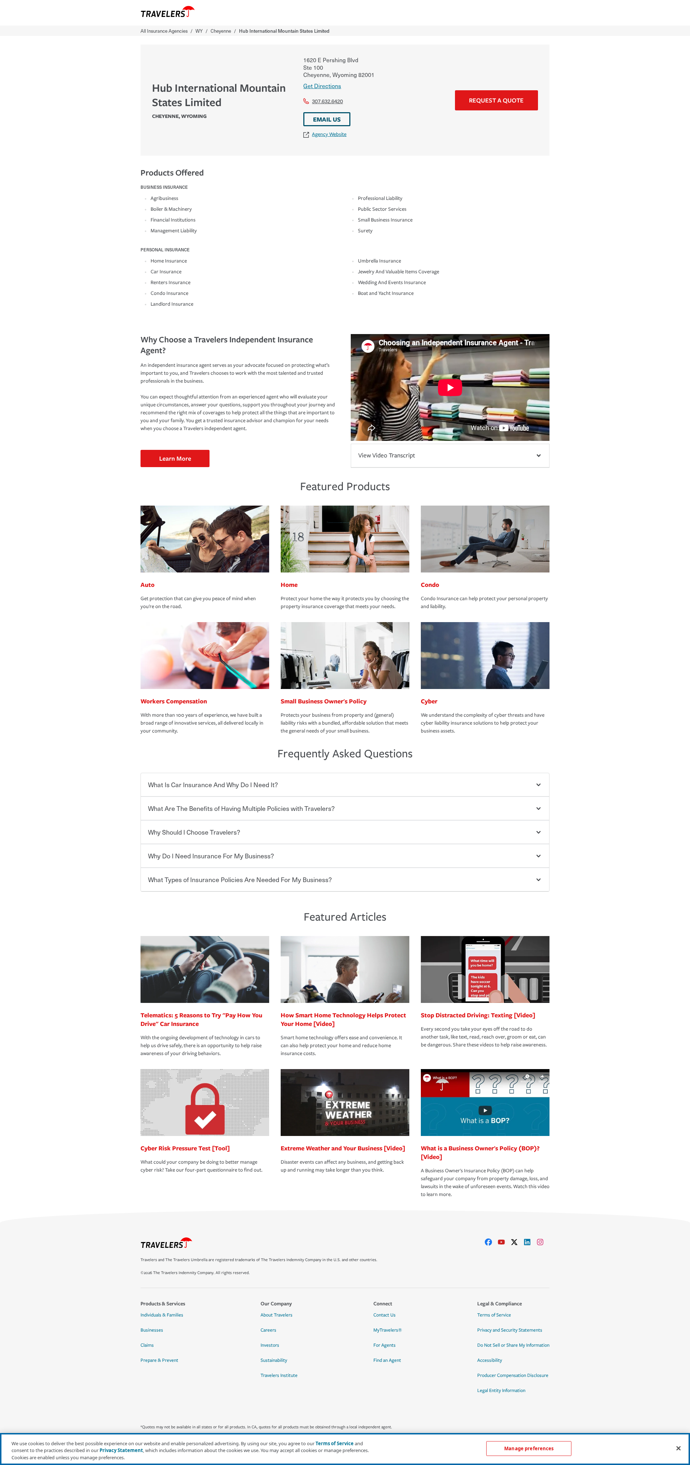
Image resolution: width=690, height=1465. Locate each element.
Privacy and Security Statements (509, 1330)
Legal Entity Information (501, 1390)
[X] (517, 1242)
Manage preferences (528, 1448)
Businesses (152, 1330)
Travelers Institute (279, 1375)
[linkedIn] (530, 1242)
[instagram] (543, 1242)
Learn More (175, 458)
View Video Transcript (386, 455)
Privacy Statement (121, 1450)
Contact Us (384, 1315)
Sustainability (274, 1360)
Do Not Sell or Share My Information (513, 1345)
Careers (268, 1330)
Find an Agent (387, 1360)
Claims (147, 1345)
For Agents (384, 1345)
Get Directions (322, 85)
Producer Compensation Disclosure (512, 1375)
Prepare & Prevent (159, 1360)
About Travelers (277, 1315)
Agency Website (329, 134)
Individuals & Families (162, 1315)
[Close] (678, 1448)
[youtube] (504, 1242)
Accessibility (489, 1360)
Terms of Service (494, 1315)
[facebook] (491, 1242)
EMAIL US (327, 119)
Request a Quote (496, 100)
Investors (270, 1345)
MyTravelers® (387, 1330)
